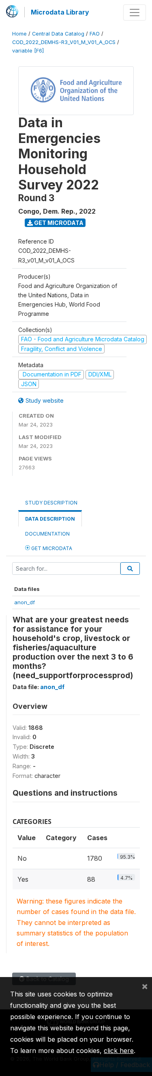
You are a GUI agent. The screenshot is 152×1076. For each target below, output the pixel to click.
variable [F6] (28, 51)
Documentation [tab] (47, 534)
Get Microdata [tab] (51, 548)
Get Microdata (58, 222)
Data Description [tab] (50, 519)
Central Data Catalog (58, 34)
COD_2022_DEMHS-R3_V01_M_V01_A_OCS (64, 42)
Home (19, 34)
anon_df (24, 602)
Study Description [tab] (51, 503)
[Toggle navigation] (134, 12)
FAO (95, 34)
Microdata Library (60, 12)
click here (119, 1051)
